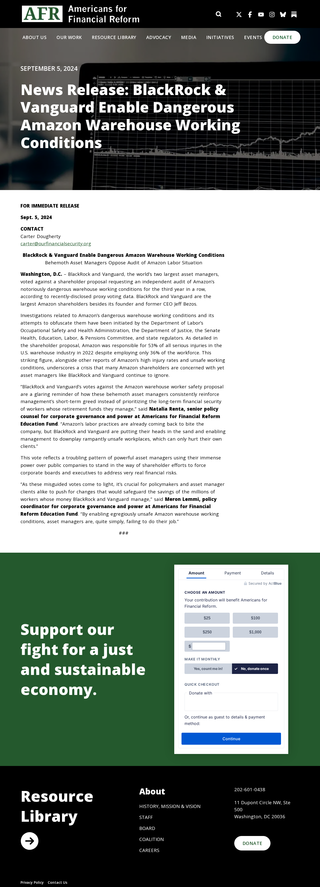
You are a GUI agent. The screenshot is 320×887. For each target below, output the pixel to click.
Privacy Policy (32, 882)
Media (188, 37)
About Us (34, 37)
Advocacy (158, 37)
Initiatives (220, 37)
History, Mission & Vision (169, 806)
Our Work (69, 37)
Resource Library (114, 37)
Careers (149, 850)
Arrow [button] (29, 841)
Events (253, 37)
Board (147, 828)
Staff (146, 817)
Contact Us (57, 882)
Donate (282, 37)
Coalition (151, 839)
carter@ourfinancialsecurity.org (55, 243)
